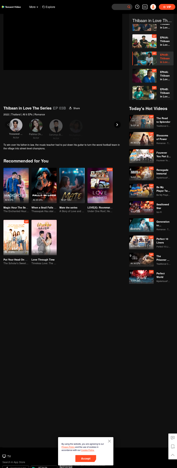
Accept (85, 458)
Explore (50, 7)
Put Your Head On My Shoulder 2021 (24, 259)
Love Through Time (43, 259)
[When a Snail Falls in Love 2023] (44, 185)
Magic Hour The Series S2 (18, 207)
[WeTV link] (11, 7)
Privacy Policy (68, 446)
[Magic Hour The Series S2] (16, 185)
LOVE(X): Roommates (100, 207)
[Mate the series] (72, 185)
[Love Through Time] (44, 237)
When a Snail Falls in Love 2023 (50, 207)
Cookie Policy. (87, 450)
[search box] (129, 7)
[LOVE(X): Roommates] (100, 185)
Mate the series (68, 207)
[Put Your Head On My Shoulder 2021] (16, 237)
